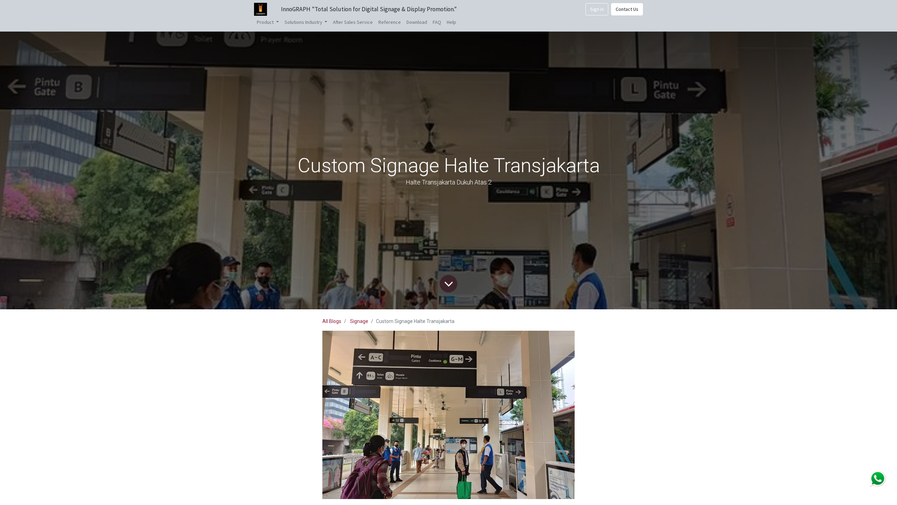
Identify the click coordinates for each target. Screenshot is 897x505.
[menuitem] (353, 22)
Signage (359, 321)
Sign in (597, 9)
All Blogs (331, 321)
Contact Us (627, 9)
